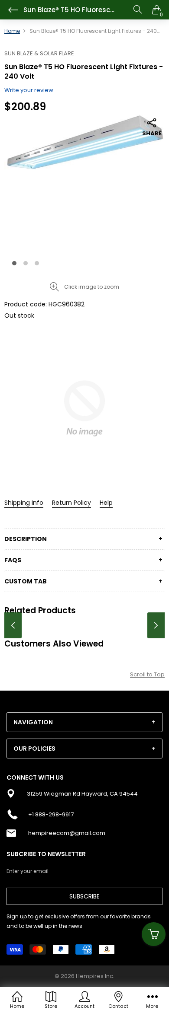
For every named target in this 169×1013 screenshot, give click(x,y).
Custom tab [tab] (25, 581)
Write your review (28, 90)
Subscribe (84, 896)
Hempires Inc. (95, 976)
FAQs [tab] (12, 560)
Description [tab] (25, 539)
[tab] (84, 722)
